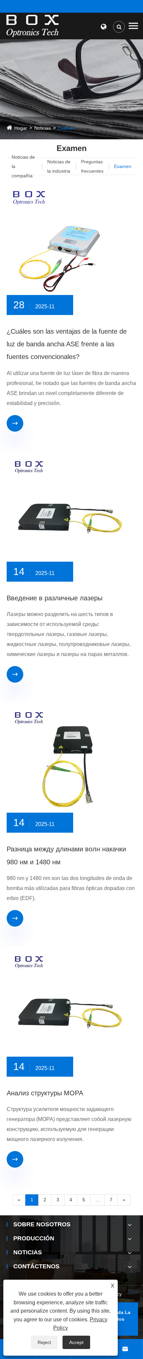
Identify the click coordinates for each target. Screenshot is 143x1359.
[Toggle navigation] (133, 26)
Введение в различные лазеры (54, 598)
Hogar (20, 128)
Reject (44, 1342)
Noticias (42, 128)
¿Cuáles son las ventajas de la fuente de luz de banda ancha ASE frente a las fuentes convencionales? (67, 344)
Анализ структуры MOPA (45, 1093)
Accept (76, 1342)
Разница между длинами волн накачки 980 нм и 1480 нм (66, 855)
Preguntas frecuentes (92, 166)
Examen (66, 128)
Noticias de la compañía (23, 166)
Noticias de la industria (59, 166)
